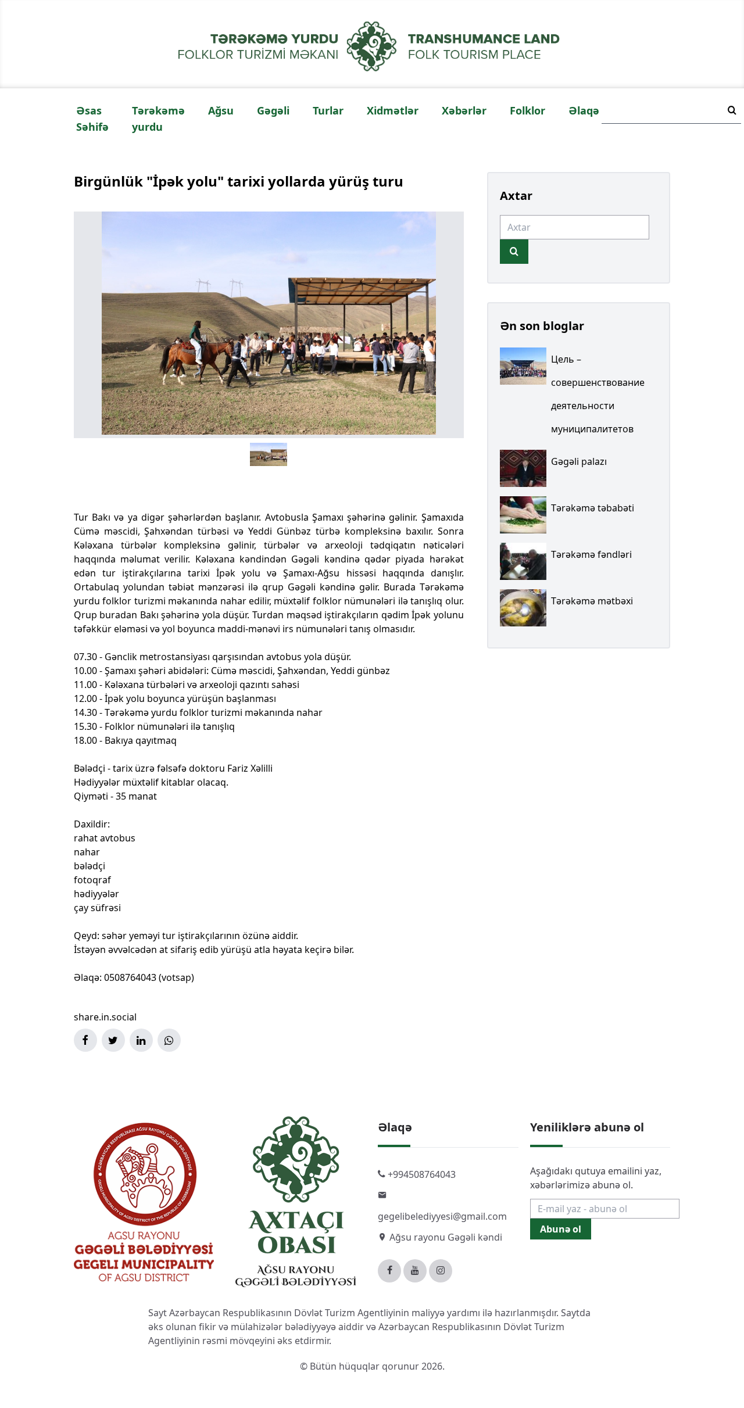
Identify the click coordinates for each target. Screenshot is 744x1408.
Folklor (527, 110)
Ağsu (221, 110)
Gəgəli (273, 110)
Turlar (328, 110)
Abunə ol (560, 1229)
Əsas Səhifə (92, 118)
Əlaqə (583, 110)
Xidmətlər (393, 110)
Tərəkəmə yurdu (158, 118)
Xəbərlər (464, 110)
